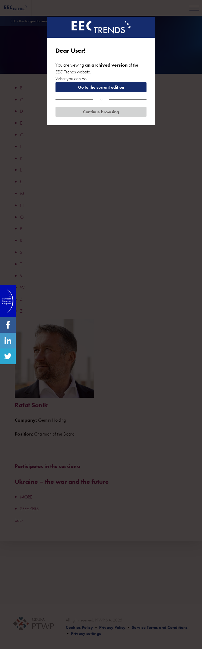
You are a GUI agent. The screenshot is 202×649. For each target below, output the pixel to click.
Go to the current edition (101, 87)
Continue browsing (101, 112)
